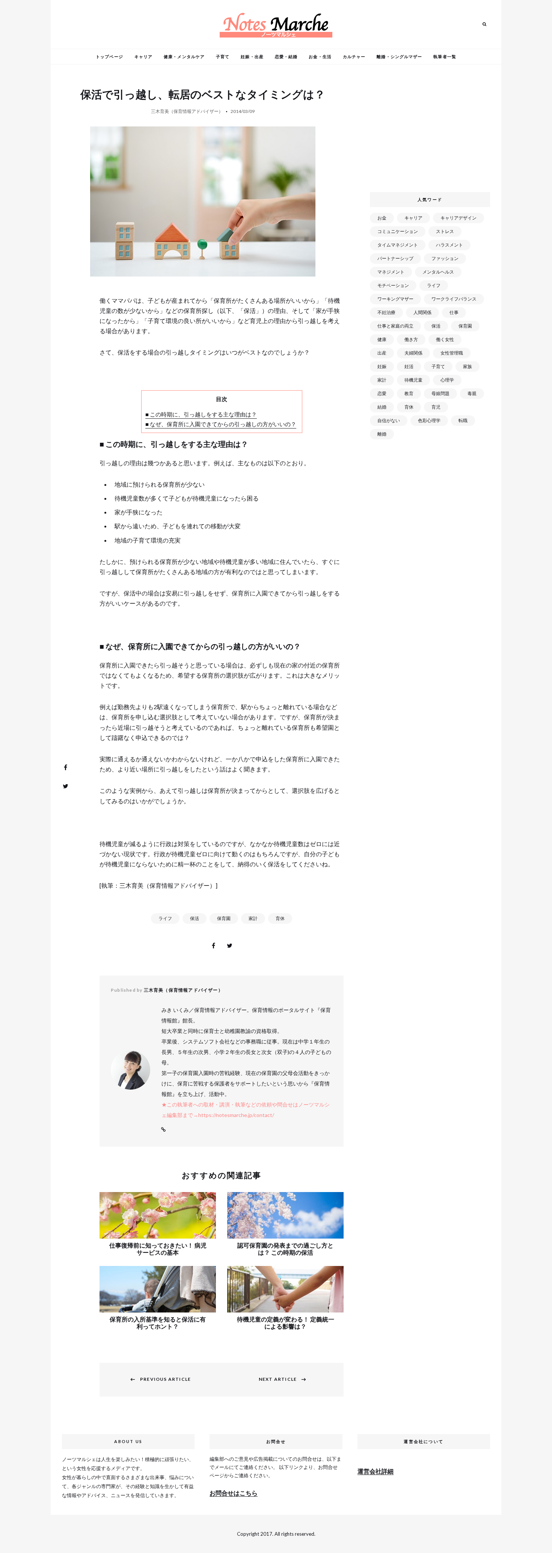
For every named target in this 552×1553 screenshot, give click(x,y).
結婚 (381, 407)
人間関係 (422, 312)
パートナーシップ (395, 258)
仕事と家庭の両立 (395, 326)
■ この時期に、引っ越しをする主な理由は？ (201, 414)
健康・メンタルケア (184, 56)
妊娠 (381, 366)
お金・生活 (320, 56)
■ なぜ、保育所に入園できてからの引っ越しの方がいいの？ (220, 424)
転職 (463, 420)
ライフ (165, 918)
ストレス (445, 231)
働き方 (411, 339)
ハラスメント (449, 245)
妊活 (408, 366)
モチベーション (393, 285)
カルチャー (354, 56)
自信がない (388, 420)
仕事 (453, 312)
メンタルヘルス (438, 272)
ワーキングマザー (395, 299)
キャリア (143, 56)
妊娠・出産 (252, 56)
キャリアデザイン (458, 218)
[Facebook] (65, 767)
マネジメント (390, 272)
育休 (280, 918)
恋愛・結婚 (286, 56)
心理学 (447, 380)
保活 (194, 918)
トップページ (109, 56)
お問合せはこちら (234, 1492)
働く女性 (445, 339)
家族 (467, 366)
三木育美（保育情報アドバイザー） (187, 111)
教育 (408, 393)
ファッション (444, 258)
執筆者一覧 (444, 56)
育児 (435, 407)
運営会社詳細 (375, 1471)
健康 (381, 339)
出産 (381, 353)
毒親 (472, 393)
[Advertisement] (431, 131)
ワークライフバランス (454, 299)
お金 (381, 218)
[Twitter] (65, 786)
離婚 (381, 434)
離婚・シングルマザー (399, 56)
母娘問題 (440, 393)
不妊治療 (386, 312)
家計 (253, 918)
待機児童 (413, 380)
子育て (222, 56)
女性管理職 (451, 353)
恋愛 (381, 393)
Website (163, 1129)
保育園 (224, 918)
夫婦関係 (413, 353)
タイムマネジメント (397, 245)
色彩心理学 (429, 420)
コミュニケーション (397, 231)
